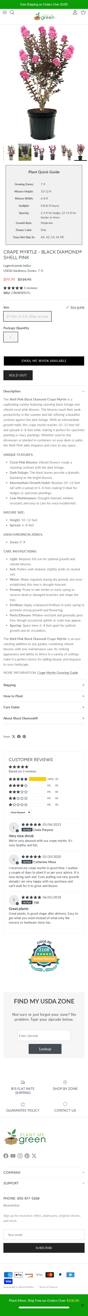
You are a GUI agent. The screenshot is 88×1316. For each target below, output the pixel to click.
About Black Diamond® (20, 718)
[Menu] (4, 12)
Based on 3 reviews (23, 771)
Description (11, 391)
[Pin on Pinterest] (24, 736)
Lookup (45, 1048)
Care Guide (11, 707)
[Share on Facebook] (19, 736)
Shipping (9, 685)
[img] (32, 824)
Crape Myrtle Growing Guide (57, 673)
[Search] (14, 12)
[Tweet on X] (13, 736)
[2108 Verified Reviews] (44, 972)
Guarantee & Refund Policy (18, 1287)
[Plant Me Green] (44, 17)
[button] (13, 288)
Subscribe (44, 1248)
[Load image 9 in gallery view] (44, 83)
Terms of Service (48, 1287)
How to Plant (13, 696)
